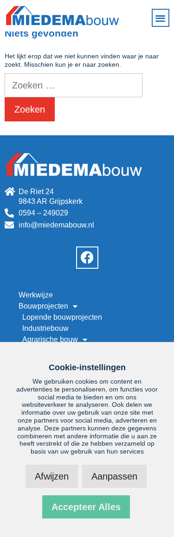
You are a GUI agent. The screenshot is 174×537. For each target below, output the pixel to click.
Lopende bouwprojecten (62, 317)
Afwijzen (52, 476)
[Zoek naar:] (73, 86)
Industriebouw (45, 328)
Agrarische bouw (50, 339)
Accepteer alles (86, 507)
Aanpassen (114, 476)
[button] (161, 18)
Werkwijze (36, 295)
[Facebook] (87, 257)
